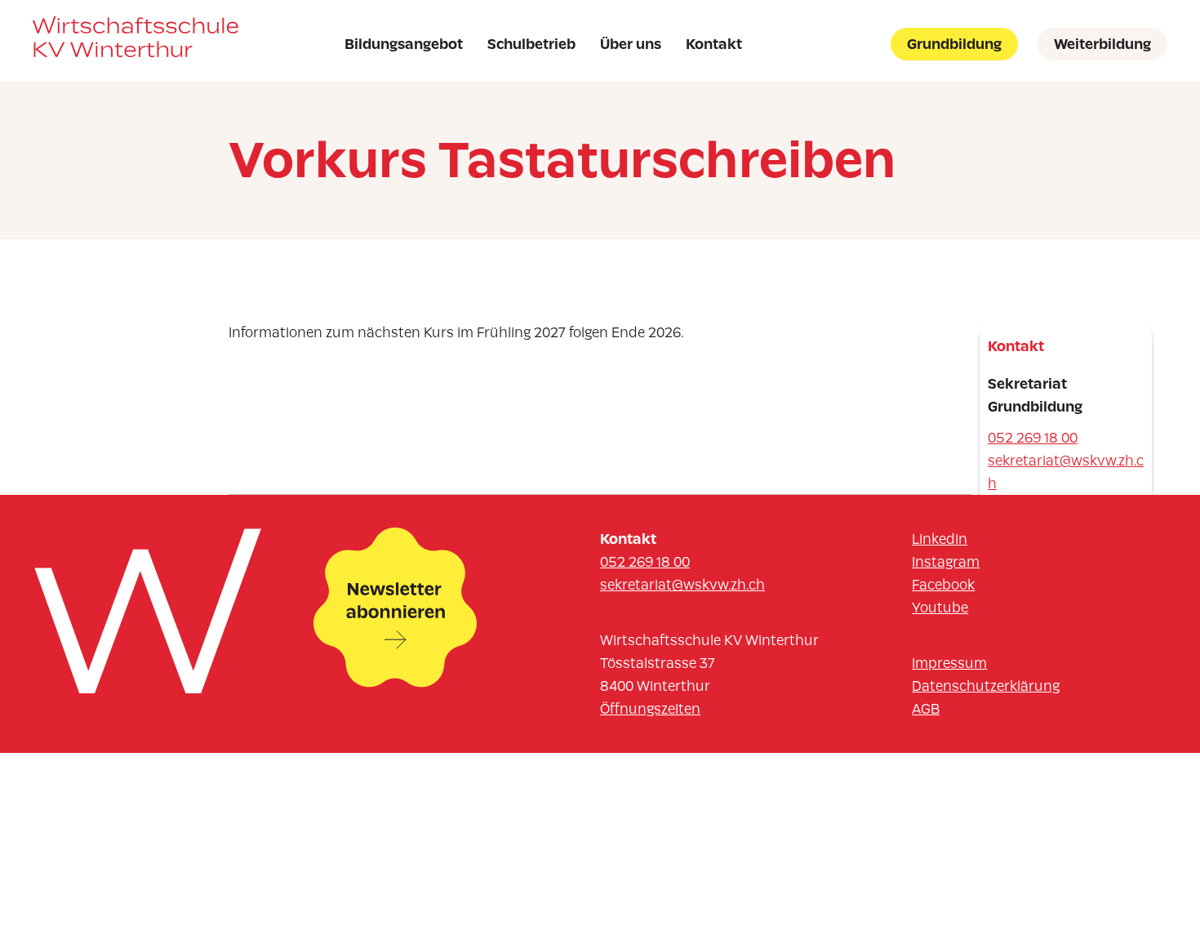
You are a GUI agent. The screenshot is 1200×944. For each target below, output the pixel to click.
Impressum (949, 663)
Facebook (943, 585)
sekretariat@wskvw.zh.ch (1066, 472)
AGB (926, 709)
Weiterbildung (1102, 44)
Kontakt (714, 44)
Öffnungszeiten (650, 709)
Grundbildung (954, 44)
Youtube (940, 607)
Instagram (946, 562)
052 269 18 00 (1033, 438)
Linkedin (939, 539)
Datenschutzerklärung (986, 686)
